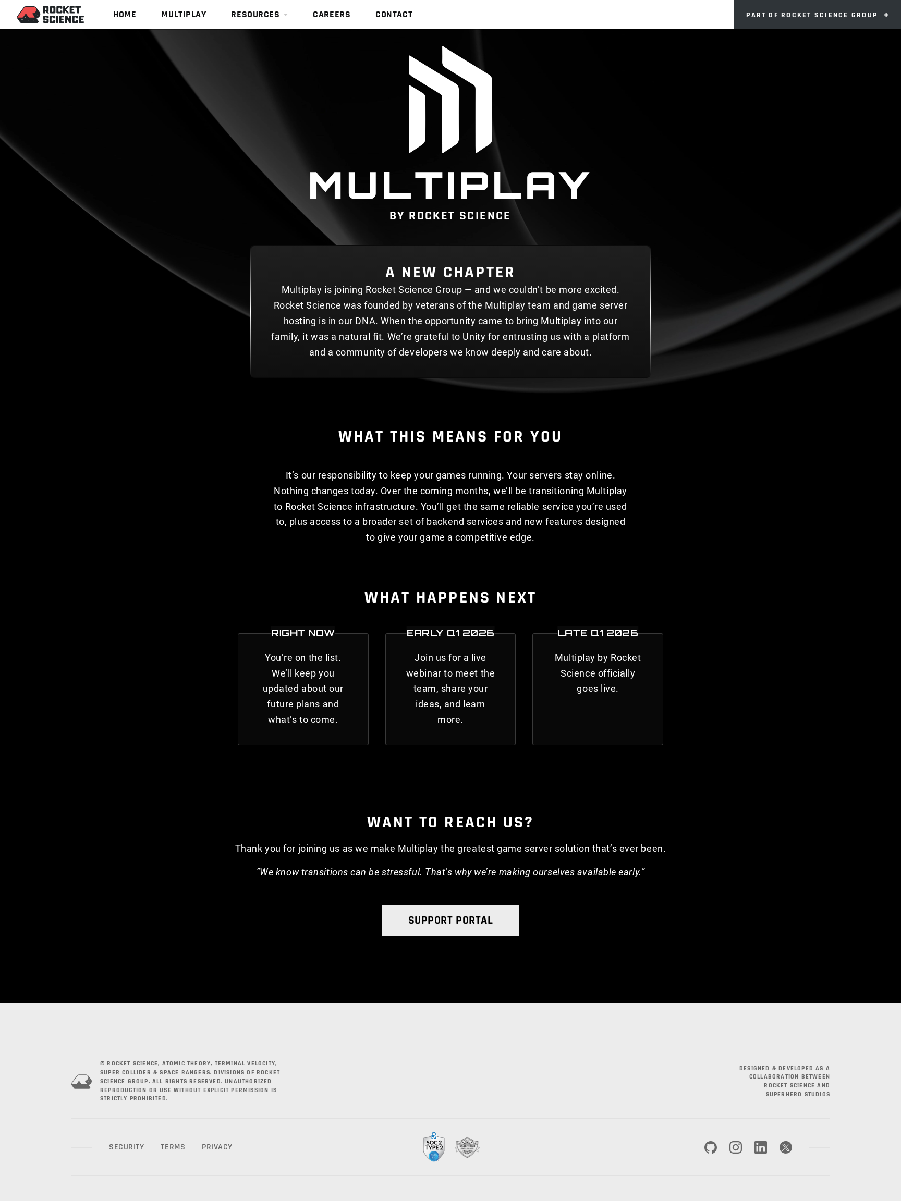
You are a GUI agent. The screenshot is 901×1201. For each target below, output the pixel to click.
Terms (173, 1147)
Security (126, 1147)
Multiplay (183, 14)
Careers (331, 14)
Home (124, 14)
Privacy (217, 1147)
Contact (393, 14)
